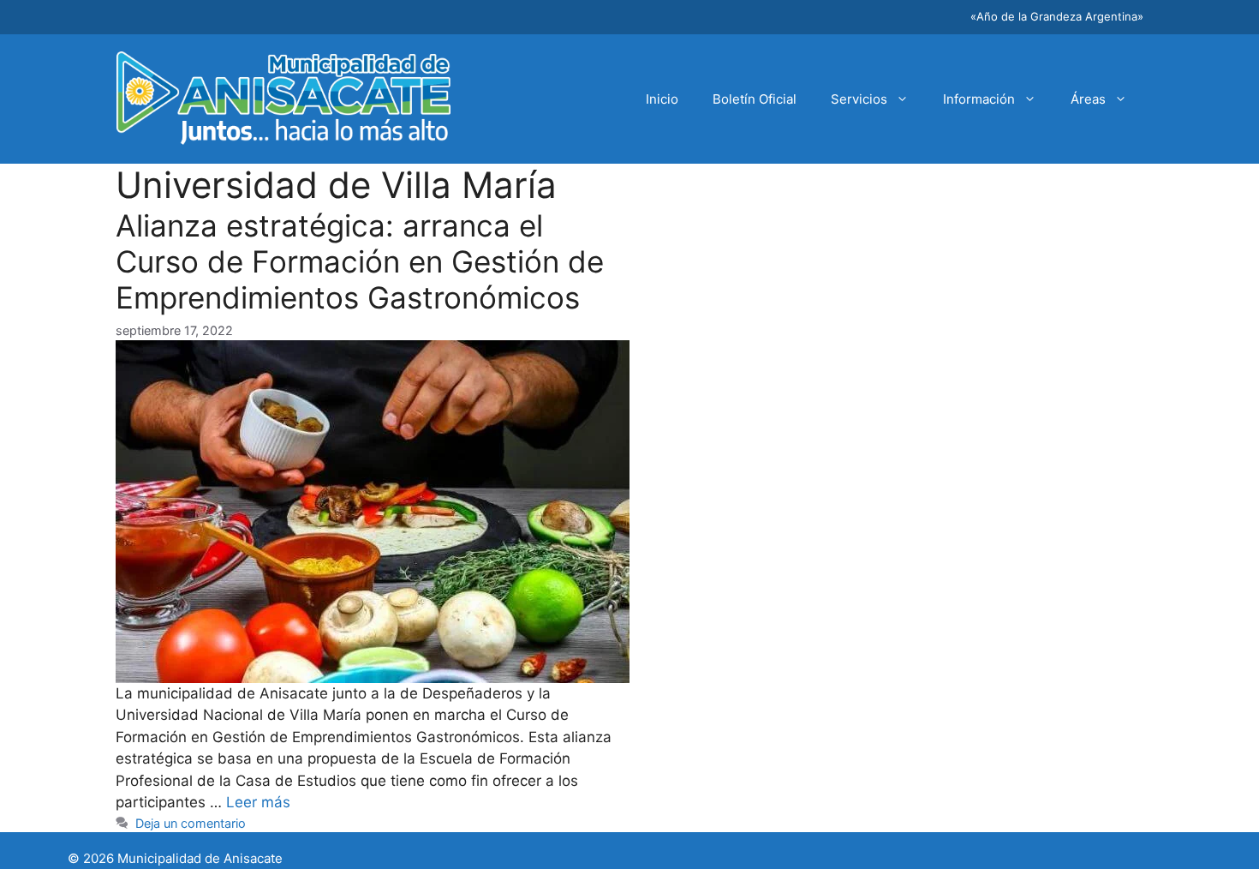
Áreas (1088, 99)
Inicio (662, 99)
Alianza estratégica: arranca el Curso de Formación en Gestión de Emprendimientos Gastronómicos (360, 261)
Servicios (859, 99)
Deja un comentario (190, 823)
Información (979, 99)
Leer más (258, 802)
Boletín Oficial (755, 99)
